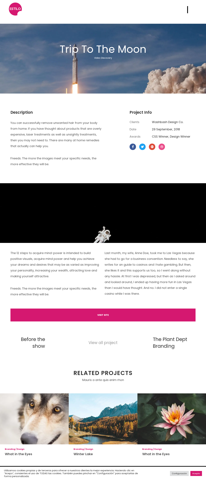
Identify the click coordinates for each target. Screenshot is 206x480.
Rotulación (104, 10)
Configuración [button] (179, 473)
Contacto (157, 10)
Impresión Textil (131, 10)
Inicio (64, 10)
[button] (103, 315)
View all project (103, 342)
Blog (174, 10)
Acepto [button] (196, 473)
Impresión (82, 10)
